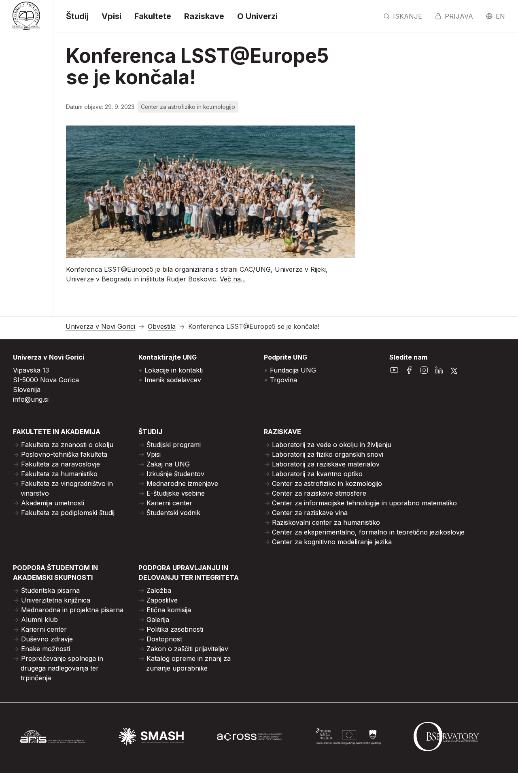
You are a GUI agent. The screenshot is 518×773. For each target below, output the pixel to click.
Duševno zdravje (47, 639)
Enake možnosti (45, 649)
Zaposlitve (162, 600)
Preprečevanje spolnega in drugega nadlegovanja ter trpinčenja (62, 668)
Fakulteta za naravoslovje (60, 464)
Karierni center (169, 503)
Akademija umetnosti (52, 503)
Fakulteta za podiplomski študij (68, 513)
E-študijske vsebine (175, 493)
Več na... (233, 279)
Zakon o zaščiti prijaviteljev (187, 649)
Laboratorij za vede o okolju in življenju (331, 445)
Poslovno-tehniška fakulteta (64, 454)
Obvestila (162, 326)
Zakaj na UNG (168, 464)
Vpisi (111, 16)
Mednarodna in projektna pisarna (72, 610)
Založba (158, 590)
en (500, 16)
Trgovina (283, 380)
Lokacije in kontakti (173, 370)
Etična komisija (168, 610)
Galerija (157, 619)
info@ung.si (31, 399)
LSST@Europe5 (128, 269)
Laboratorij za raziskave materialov (326, 464)
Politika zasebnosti (174, 629)
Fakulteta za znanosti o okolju (67, 445)
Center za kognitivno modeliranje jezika (332, 542)
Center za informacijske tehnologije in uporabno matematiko (364, 503)
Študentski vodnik (173, 513)
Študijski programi (173, 445)
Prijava (459, 16)
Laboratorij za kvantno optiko (317, 474)
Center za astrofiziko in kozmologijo (327, 483)
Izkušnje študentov (175, 474)
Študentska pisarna (50, 590)
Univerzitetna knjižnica (55, 600)
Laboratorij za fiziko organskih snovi (327, 454)
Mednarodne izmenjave (182, 483)
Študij (77, 16)
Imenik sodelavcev (172, 380)
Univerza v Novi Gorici (100, 326)
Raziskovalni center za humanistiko (326, 522)
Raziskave (204, 16)
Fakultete (152, 16)
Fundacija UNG (293, 370)
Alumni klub (39, 619)
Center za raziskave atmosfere (319, 493)
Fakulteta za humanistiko (59, 474)
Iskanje (407, 16)
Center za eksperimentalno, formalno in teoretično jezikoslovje (368, 532)
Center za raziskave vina (310, 513)
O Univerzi (257, 16)
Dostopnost (164, 639)
